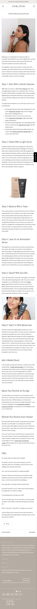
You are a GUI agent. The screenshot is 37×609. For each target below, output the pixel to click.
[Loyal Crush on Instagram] (18, 591)
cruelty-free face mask (17, 367)
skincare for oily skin (14, 111)
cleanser (24, 89)
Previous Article (6, 532)
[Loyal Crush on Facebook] (16, 591)
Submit (26, 581)
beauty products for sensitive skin (22, 131)
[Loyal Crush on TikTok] (20, 591)
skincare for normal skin (15, 118)
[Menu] (3, 6)
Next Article (32, 532)
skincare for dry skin (24, 125)
